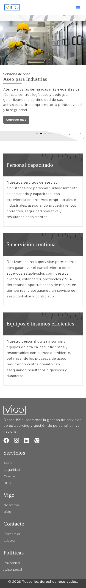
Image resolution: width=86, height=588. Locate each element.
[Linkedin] (26, 440)
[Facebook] (6, 440)
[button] (78, 7)
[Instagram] (16, 440)
